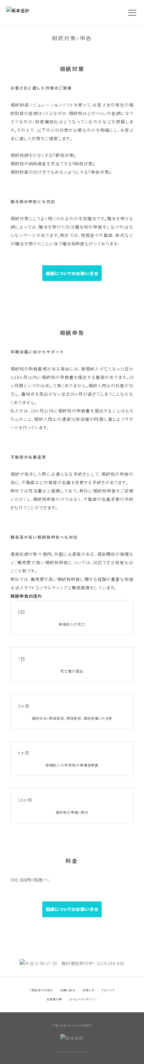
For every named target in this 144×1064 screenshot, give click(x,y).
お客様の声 (54, 999)
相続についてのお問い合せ (72, 273)
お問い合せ (68, 990)
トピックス (108, 990)
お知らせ (88, 990)
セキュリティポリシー (83, 999)
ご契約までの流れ (41, 990)
